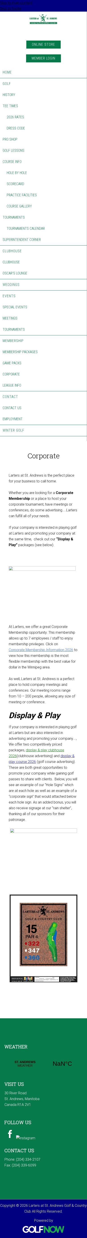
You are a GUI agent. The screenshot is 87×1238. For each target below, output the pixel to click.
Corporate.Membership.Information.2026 (41, 650)
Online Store (43, 44)
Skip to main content (16, 3)
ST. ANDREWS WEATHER (43, 1064)
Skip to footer (11, 8)
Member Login (43, 58)
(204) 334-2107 (28, 1159)
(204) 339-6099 (24, 1165)
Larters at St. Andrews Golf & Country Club (43, 25)
